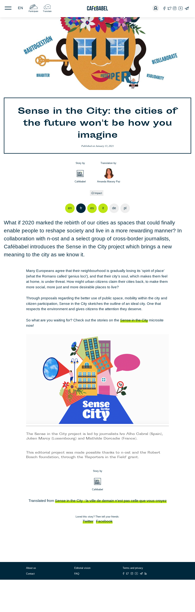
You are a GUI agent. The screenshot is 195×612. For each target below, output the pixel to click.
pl (125, 208)
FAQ (76, 573)
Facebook (104, 521)
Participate (33, 11)
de (114, 208)
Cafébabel (80, 181)
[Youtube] (180, 8)
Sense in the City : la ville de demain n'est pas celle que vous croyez (111, 501)
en (20, 8)
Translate (47, 11)
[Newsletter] (187, 8)
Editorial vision (82, 568)
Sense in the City (134, 320)
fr (81, 208)
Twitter (88, 521)
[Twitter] (169, 8)
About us (31, 568)
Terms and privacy (133, 568)
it (103, 208)
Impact (98, 193)
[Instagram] (175, 8)
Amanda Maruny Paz (108, 181)
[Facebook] (164, 8)
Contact (30, 573)
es (92, 208)
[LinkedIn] (146, 573)
